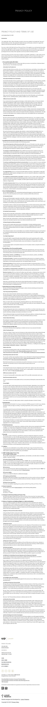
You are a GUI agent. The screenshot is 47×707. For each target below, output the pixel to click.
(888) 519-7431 (17, 674)
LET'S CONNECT (4, 666)
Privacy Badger (6, 345)
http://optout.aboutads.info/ (29, 358)
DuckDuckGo (12, 345)
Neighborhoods (5, 664)
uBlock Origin (23, 345)
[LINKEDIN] (9, 671)
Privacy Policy (15, 702)
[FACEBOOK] (2, 671)
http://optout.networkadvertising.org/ (19, 359)
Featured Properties (6, 662)
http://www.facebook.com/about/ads (10, 352)
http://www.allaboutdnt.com (18, 370)
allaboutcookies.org (27, 338)
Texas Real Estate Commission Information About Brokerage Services (15, 680)
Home (2, 658)
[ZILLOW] (12, 671)
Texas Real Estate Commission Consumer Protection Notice (13, 679)
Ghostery (17, 345)
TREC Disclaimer (4, 681)
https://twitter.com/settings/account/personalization (34, 352)
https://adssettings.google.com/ (25, 351)
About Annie (4, 660)
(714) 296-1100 (4, 646)
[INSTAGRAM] (6, 671)
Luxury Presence (25, 699)
